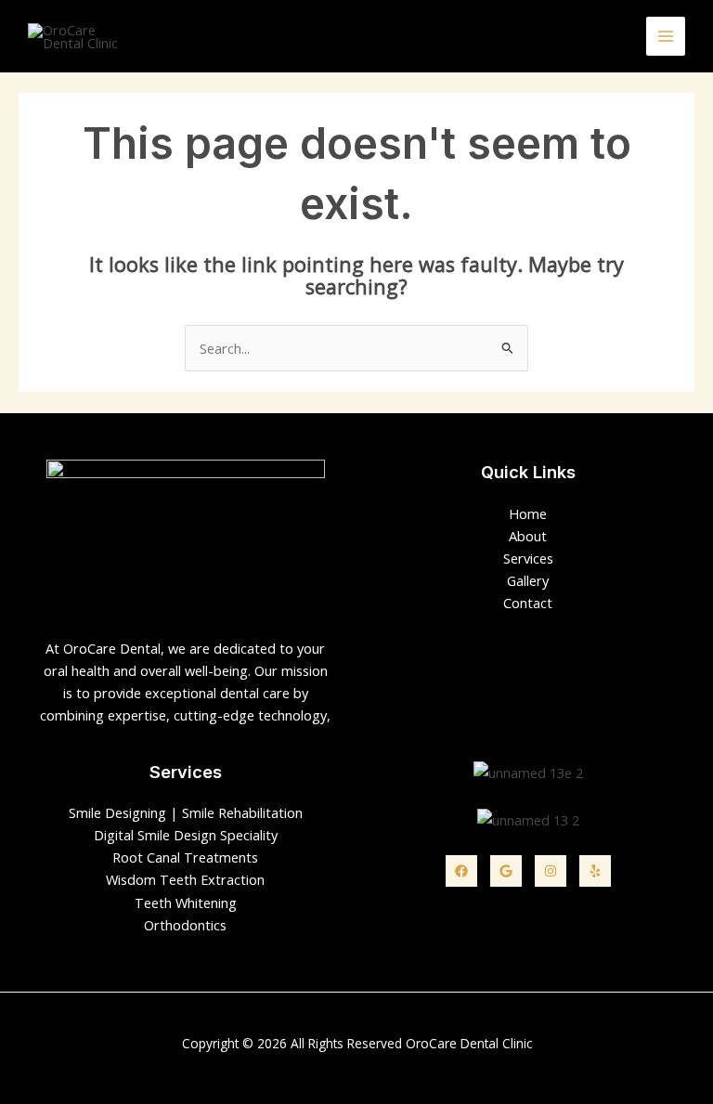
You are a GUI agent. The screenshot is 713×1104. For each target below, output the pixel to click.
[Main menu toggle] (665, 36)
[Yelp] (595, 871)
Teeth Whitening (186, 902)
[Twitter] (506, 871)
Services (528, 558)
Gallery (528, 580)
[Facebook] (461, 871)
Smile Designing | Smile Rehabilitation (186, 812)
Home (528, 513)
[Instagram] (550, 871)
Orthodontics (185, 925)
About (528, 535)
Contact (527, 602)
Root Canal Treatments (185, 857)
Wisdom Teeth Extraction (185, 879)
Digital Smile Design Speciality (186, 834)
